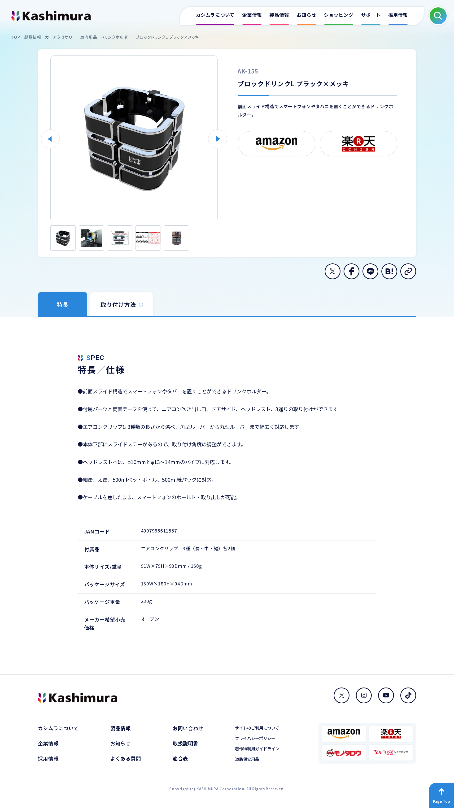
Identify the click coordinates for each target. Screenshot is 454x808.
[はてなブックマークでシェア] (389, 271)
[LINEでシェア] (370, 271)
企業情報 (48, 743)
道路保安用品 (247, 759)
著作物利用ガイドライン (257, 749)
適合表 (180, 758)
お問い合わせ (188, 728)
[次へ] (217, 138)
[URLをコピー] (408, 271)
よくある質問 (125, 758)
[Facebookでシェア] (351, 271)
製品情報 (120, 728)
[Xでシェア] (332, 271)
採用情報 (48, 758)
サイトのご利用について (257, 728)
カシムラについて (58, 728)
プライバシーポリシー (255, 738)
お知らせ (120, 743)
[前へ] (50, 138)
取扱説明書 (185, 743)
